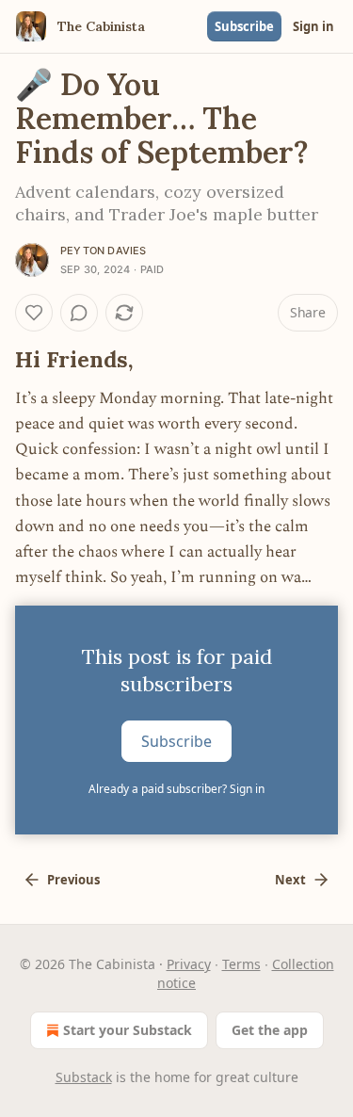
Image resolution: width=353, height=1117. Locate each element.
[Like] (34, 313)
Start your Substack (127, 1030)
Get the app (270, 1030)
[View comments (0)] (79, 313)
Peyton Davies (103, 250)
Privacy (189, 964)
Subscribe (244, 26)
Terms (241, 964)
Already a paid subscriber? (176, 789)
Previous (73, 879)
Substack (84, 1077)
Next (290, 879)
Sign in (313, 26)
